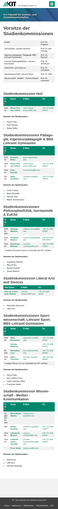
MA (5, 427)
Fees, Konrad (13, 171)
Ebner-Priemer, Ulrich (15, 109)
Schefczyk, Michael (15, 245)
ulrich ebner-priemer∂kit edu (29, 109)
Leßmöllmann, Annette (14, 441)
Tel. (43, 99)
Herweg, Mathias (14, 230)
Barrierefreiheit (42, 506)
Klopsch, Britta (14, 158)
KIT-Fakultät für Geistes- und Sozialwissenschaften (28, 5)
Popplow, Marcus (14, 239)
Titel (5, 101)
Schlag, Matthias (14, 345)
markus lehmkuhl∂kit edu (28, 292)
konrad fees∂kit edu (31, 170)
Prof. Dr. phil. (6, 231)
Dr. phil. (6, 351)
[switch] (42, 4)
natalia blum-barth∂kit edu (28, 414)
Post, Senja (15, 448)
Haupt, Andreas (14, 428)
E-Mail (26, 99)
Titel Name (9, 287)
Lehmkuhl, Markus (15, 434)
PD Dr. (5, 177)
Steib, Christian (14, 177)
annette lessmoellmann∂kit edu (31, 441)
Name (13, 99)
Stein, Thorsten (14, 358)
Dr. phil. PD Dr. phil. (6, 418)
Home (6, 506)
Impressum (16, 506)
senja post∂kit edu (31, 448)
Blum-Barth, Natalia (15, 414)
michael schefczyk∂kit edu (30, 245)
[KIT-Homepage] (9, 3)
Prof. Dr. (6, 109)
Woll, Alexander (15, 339)
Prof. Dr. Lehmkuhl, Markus (11, 292)
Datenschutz (29, 506)
